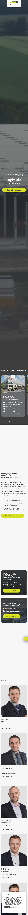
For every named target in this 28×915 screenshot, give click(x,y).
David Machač (6, 821)
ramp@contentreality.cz (8, 725)
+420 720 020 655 (7, 877)
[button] (9, 421)
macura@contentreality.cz (9, 773)
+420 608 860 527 (7, 776)
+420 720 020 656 (11, 591)
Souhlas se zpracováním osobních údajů (12, 910)
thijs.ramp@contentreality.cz (9, 874)
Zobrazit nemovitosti (14, 190)
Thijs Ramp (5, 870)
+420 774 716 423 (6, 728)
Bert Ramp (5, 721)
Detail (19, 413)
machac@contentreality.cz (9, 825)
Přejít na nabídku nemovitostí (11, 516)
